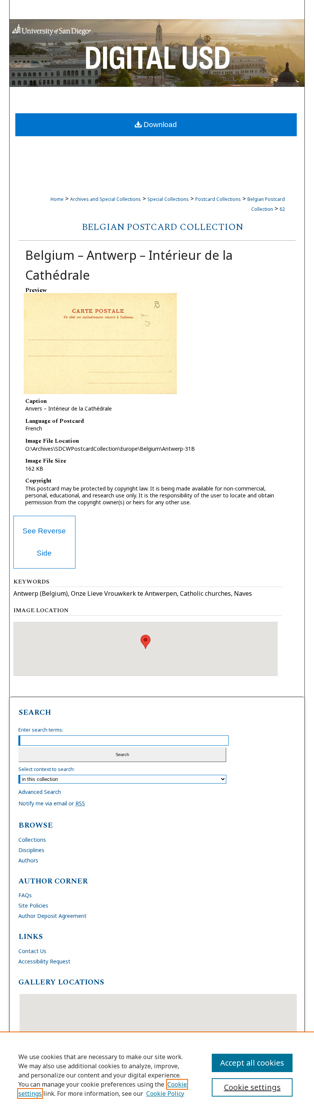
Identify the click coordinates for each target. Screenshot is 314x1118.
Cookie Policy (165, 1093)
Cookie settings (252, 1087)
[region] (157, 1075)
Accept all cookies (252, 1063)
